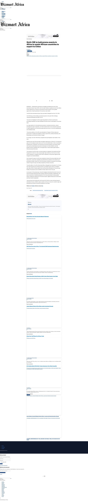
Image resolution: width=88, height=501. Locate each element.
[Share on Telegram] (47, 101)
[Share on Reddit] (45, 101)
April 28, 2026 (29, 358)
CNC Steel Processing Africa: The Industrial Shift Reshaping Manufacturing (43, 246)
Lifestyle (3, 492)
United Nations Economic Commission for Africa (51, 190)
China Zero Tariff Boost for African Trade (35, 336)
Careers (3, 448)
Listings (3, 15)
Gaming (3, 488)
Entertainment (4, 487)
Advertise (3, 447)
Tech (2, 494)
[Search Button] (10, 19)
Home (28, 38)
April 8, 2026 (29, 388)
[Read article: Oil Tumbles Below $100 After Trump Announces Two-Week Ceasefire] (44, 377)
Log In (1, 474)
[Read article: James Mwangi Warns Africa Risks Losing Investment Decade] (44, 318)
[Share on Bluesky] (52, 101)
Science (3, 485)
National (3, 486)
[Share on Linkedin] (39, 101)
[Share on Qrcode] (54, 101)
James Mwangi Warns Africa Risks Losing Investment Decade (40, 306)
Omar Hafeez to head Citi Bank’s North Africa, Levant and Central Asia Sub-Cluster (43, 416)
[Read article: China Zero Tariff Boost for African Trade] (44, 347)
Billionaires (3, 8)
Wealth (3, 17)
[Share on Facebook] (34, 101)
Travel (3, 493)
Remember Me (3, 462)
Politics (3, 482)
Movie (3, 489)
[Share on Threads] (50, 101)
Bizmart (29, 49)
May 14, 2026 (29, 328)
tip (42, 185)
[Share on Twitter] (36, 101)
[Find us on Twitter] (0, 498)
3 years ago (29, 50)
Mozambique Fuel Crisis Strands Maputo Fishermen (38, 216)
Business (30, 38)
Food (3, 496)
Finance (3, 16)
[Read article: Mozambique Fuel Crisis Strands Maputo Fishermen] (44, 228)
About (3, 445)
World (3, 483)
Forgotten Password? (3, 465)
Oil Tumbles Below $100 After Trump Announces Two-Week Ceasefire (42, 366)
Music (3, 490)
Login (3, 1)
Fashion (3, 491)
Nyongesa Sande (31, 298)
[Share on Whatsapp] (43, 101)
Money (3, 12)
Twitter (33, 185)
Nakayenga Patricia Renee (32, 238)
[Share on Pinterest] (41, 101)
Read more (30, 244)
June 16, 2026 (29, 239)
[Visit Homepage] (12, 6)
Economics (3, 13)
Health (3, 495)
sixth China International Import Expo (38, 190)
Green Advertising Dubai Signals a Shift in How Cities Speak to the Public (42, 276)
